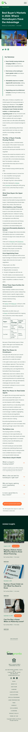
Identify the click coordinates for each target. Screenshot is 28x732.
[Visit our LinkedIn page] (17, 678)
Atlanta (17, 183)
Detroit (6, 303)
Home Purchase (16, 546)
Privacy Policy (14, 713)
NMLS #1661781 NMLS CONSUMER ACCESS (14, 665)
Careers (14, 689)
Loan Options (14, 692)
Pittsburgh (13, 303)
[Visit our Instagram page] (11, 678)
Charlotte (7, 185)
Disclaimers (14, 708)
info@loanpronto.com (14, 675)
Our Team (14, 686)
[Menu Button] (25, 3)
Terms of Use (14, 716)
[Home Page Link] (14, 653)
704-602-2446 (14, 673)
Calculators (14, 694)
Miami (5, 313)
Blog (14, 681)
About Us (14, 684)
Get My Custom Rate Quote (12, 504)
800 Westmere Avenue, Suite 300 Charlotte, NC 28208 (14, 671)
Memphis (12, 241)
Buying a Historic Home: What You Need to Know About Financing (13, 552)
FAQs (14, 702)
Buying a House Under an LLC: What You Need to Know (13, 586)
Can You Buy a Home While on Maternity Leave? (14, 620)
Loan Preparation (14, 700)
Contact (14, 705)
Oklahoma (20, 241)
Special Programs (14, 697)
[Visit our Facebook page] (14, 678)
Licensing (14, 710)
